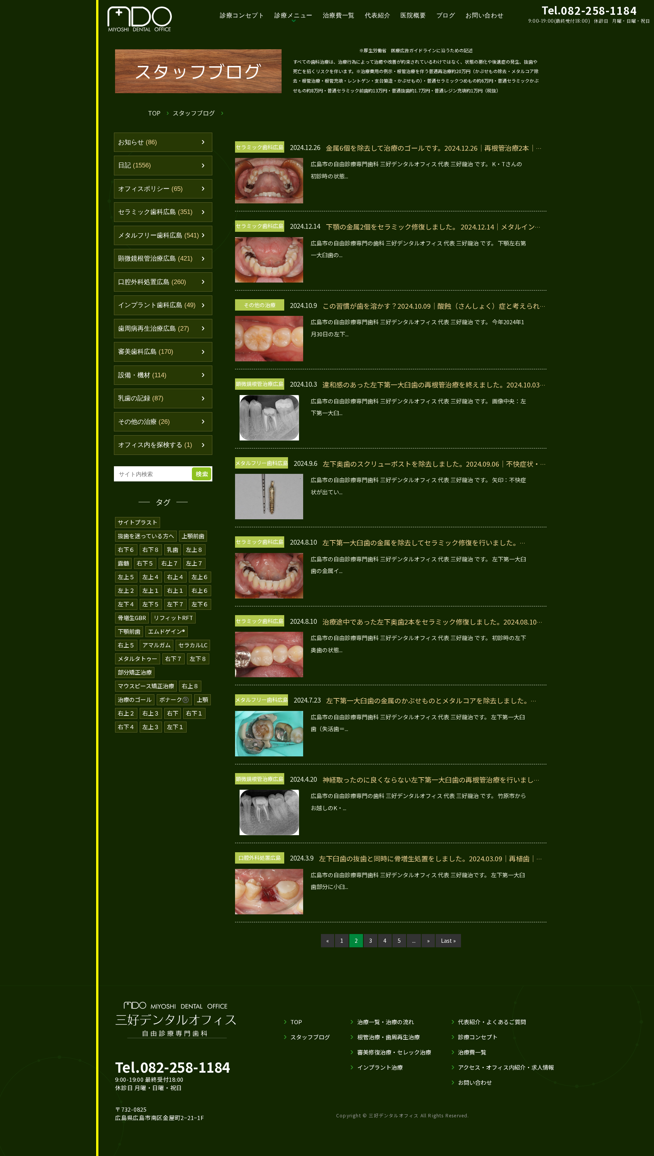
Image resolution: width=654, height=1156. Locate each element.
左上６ (200, 577)
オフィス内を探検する (155, 444)
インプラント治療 (380, 1067)
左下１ (175, 727)
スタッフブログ (194, 112)
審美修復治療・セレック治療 (394, 1052)
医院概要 (413, 15)
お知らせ (137, 142)
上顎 (202, 699)
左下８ (198, 658)
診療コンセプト (242, 15)
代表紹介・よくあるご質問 (492, 1022)
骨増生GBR (132, 618)
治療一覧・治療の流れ (385, 1022)
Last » (448, 940)
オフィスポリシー (150, 188)
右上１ (175, 590)
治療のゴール (135, 699)
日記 (134, 165)
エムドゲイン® (166, 631)
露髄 (123, 563)
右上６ (200, 590)
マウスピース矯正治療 (146, 686)
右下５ (145, 563)
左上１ (150, 590)
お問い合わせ (485, 15)
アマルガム (156, 645)
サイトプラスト (137, 522)
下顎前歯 (129, 631)
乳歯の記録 (141, 398)
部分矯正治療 (135, 672)
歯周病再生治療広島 (153, 328)
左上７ (194, 563)
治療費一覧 (339, 15)
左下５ (150, 604)
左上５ (126, 577)
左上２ (126, 590)
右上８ (190, 686)
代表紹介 (377, 15)
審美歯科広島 (145, 351)
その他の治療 (144, 421)
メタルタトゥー (137, 658)
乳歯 (172, 549)
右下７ (173, 658)
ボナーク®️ (174, 699)
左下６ (200, 604)
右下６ (126, 549)
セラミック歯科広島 (155, 212)
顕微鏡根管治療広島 (155, 258)
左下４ (126, 604)
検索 (202, 473)
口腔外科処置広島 (152, 282)
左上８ (194, 549)
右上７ (169, 563)
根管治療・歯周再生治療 (388, 1037)
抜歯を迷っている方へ (146, 536)
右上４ (175, 577)
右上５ (126, 645)
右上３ (150, 713)
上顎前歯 (193, 536)
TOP (154, 112)
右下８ (150, 549)
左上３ (150, 727)
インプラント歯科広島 (157, 305)
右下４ (126, 727)
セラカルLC (192, 645)
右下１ (194, 713)
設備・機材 (142, 375)
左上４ (150, 577)
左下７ (175, 604)
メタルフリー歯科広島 (158, 235)
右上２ (126, 713)
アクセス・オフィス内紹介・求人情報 (506, 1067)
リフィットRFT (173, 618)
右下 (172, 713)
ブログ (445, 15)
